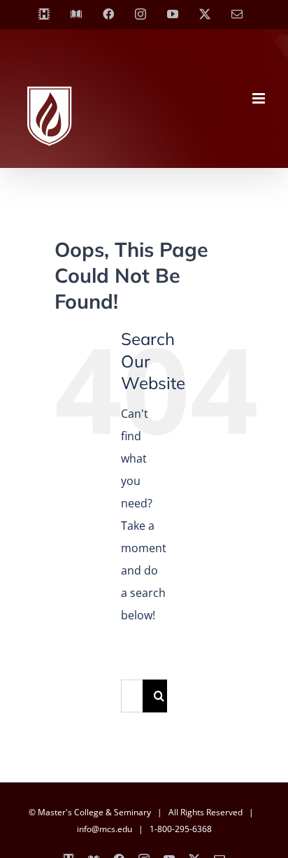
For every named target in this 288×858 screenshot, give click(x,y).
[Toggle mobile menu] (259, 98)
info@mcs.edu (104, 829)
